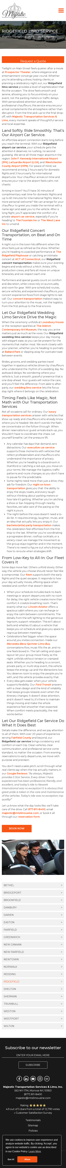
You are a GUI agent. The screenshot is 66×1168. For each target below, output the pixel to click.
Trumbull (33, 1003)
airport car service (23, 216)
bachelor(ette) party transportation (29, 525)
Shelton (33, 989)
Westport (33, 1018)
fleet (29, 574)
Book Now (16, 828)
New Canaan (33, 944)
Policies (33, 1130)
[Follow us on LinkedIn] (26, 1078)
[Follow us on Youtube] (33, 1078)
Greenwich (33, 937)
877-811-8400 (36, 809)
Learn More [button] (35, 1151)
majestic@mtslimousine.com (20, 813)
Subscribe (33, 1065)
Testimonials (33, 1120)
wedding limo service (27, 387)
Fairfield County (21, 737)
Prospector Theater (18, 72)
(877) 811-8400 (33, 1094)
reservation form (29, 816)
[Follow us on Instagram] (40, 1078)
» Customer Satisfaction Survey (33, 1112)
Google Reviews (17, 773)
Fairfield (33, 929)
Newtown (33, 959)
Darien (33, 914)
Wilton (33, 1026)
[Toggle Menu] (61, 10)
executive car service (41, 447)
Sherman (33, 996)
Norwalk (33, 966)
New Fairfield (33, 952)
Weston (33, 1011)
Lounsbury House (52, 322)
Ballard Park (12, 351)
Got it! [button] (11, 1159)
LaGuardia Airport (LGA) (24, 162)
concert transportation (27, 298)
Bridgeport (33, 892)
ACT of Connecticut (27, 259)
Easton (33, 922)
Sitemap (33, 1125)
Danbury (33, 907)
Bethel (33, 885)
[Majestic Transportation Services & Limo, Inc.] (14, 10)
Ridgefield (33, 981)
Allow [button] (27, 1159)
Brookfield (33, 900)
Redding (33, 974)
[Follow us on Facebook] (19, 1078)
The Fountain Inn (26, 220)
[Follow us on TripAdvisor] (47, 1078)
